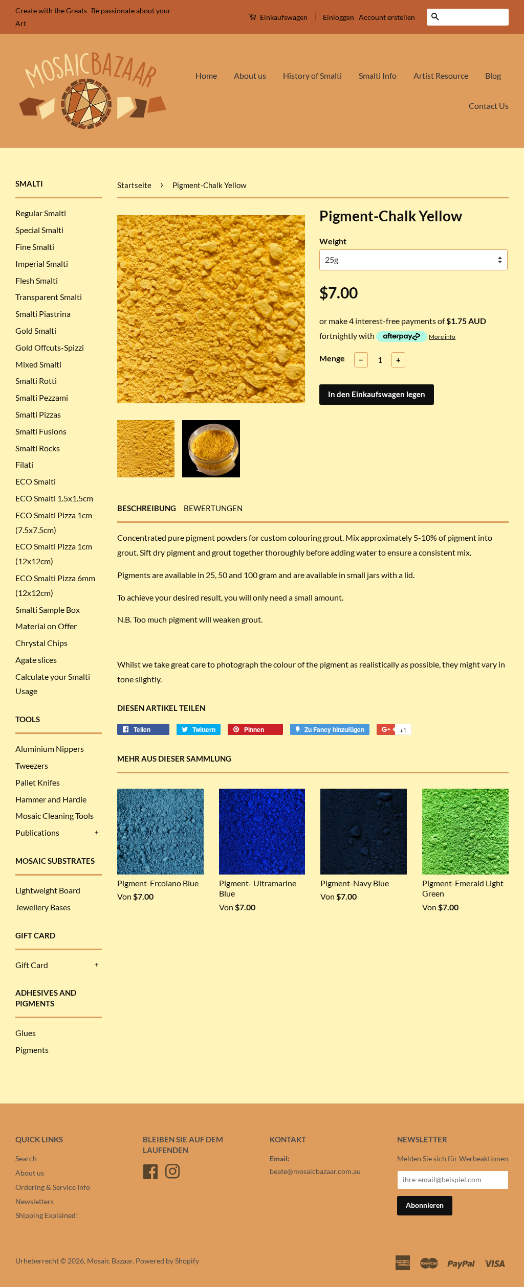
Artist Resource (440, 75)
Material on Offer (46, 626)
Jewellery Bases (43, 907)
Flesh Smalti (36, 280)
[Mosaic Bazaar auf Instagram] (172, 1170)
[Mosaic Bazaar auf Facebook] (150, 1170)
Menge (332, 358)
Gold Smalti (35, 330)
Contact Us (489, 105)
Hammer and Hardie (50, 799)
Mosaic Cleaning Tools (54, 815)
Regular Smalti (40, 213)
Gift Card (31, 965)
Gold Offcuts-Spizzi (49, 347)
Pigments (32, 1049)
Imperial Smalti (41, 263)
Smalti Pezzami (41, 397)
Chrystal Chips (41, 643)
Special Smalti (39, 230)
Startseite (134, 185)
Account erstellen (387, 17)
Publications (37, 832)
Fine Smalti (34, 246)
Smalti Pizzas (38, 414)
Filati (24, 464)
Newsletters (34, 1202)
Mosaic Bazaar (110, 1261)
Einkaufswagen (283, 17)
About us (250, 75)
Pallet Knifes (37, 782)
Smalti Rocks (37, 448)
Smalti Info (378, 75)
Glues (25, 1033)
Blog (493, 75)
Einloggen (338, 17)
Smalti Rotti (36, 380)
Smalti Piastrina (43, 313)
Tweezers (31, 765)
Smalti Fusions (41, 431)
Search (26, 1159)
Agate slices (36, 659)
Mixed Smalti (38, 364)
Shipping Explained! (46, 1215)
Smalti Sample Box (47, 609)
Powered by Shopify (167, 1261)
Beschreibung (146, 508)
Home (206, 75)
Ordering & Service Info (52, 1187)
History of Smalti (312, 75)
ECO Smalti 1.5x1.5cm (54, 498)
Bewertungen (213, 508)
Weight (332, 241)
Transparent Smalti (48, 297)
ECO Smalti (35, 481)
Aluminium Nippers (49, 748)
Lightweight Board (47, 890)
